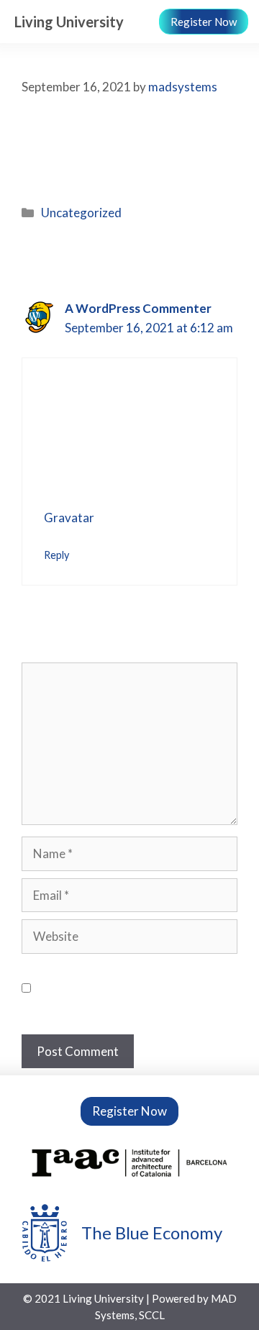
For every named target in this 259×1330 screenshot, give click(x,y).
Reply (56, 555)
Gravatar (69, 517)
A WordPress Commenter (138, 308)
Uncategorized (81, 212)
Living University (69, 21)
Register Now (204, 21)
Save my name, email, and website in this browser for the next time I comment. (133, 988)
